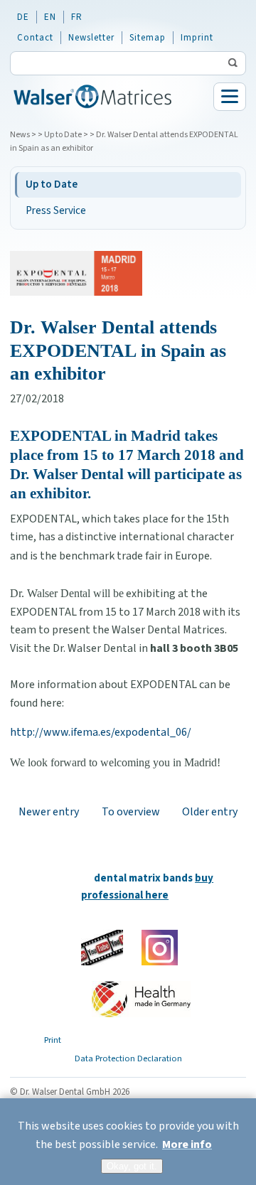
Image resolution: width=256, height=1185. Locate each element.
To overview (131, 812)
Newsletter (91, 37)
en (50, 17)
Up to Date (63, 135)
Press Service (56, 210)
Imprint (197, 37)
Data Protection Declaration (128, 1058)
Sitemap (147, 37)
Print (52, 1040)
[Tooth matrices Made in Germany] (141, 999)
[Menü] (229, 96)
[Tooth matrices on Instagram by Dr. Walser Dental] (160, 947)
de (23, 17)
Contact (35, 37)
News (20, 135)
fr (76, 17)
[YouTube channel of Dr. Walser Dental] (102, 948)
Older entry (210, 812)
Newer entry (48, 812)
